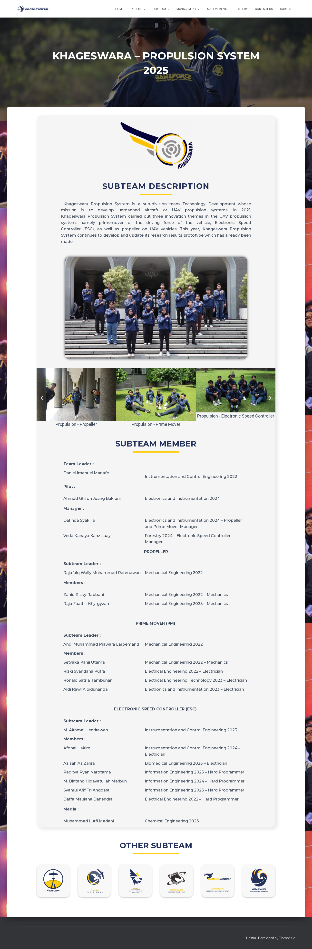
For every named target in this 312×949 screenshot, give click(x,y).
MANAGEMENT (186, 9)
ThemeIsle (287, 938)
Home (119, 9)
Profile (137, 9)
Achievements (217, 9)
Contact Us (264, 9)
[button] (144, 9)
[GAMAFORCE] (33, 9)
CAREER (285, 9)
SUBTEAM (160, 9)
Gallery (241, 9)
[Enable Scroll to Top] (302, 939)
